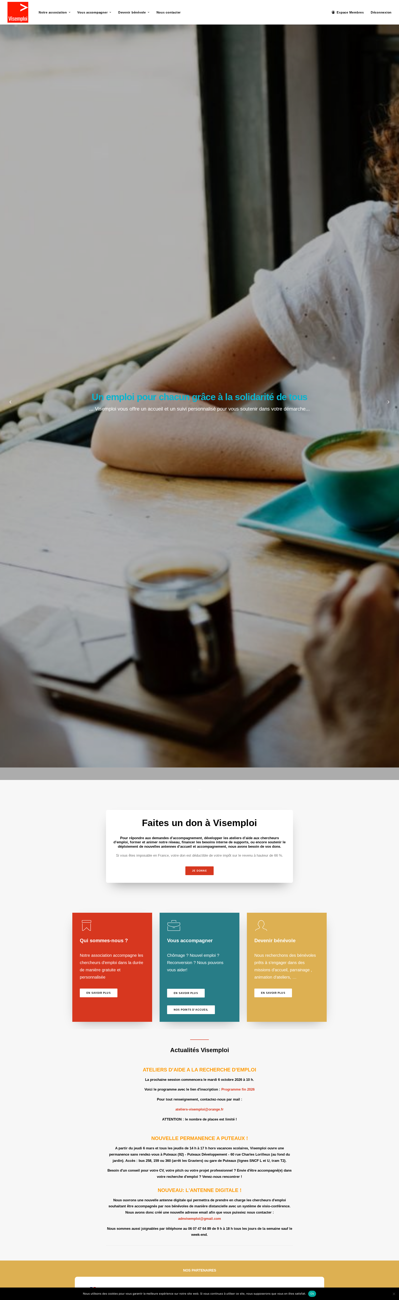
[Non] (394, 1294)
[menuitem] (54, 12)
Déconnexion (381, 12)
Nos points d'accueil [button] (191, 1009)
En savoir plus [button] (98, 992)
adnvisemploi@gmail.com (199, 1219)
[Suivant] (388, 412)
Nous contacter (168, 12)
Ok (312, 1293)
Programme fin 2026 (238, 1089)
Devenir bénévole (132, 12)
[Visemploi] (17, 12)
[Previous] (10, 412)
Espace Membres (350, 12)
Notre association (53, 12)
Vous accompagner (92, 12)
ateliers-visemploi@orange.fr (199, 1109)
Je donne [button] (199, 870)
